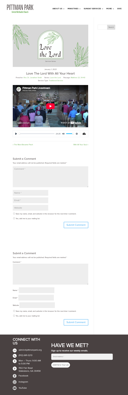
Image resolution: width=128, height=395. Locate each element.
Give (119, 9)
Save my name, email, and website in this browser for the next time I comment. (46, 214)
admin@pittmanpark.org (30, 350)
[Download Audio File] (84, 133)
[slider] (36, 133)
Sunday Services (92, 9)
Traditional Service (56, 81)
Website (16, 305)
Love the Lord (55, 78)
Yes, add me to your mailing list (27, 219)
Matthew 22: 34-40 (78, 78)
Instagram (23, 381)
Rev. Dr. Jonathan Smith (33, 78)
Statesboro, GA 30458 (29, 371)
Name (15, 290)
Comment (17, 262)
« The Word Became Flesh (23, 145)
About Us (57, 9)
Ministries (73, 9)
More (109, 9)
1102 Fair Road (26, 368)
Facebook (23, 375)
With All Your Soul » (80, 145)
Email (15, 298)
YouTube (23, 388)
